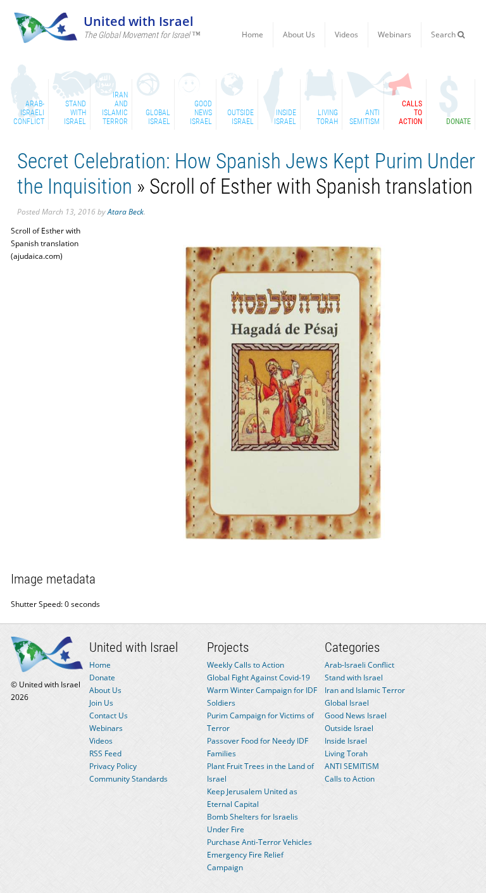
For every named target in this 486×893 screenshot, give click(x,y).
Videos (346, 34)
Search (444, 34)
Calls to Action (350, 778)
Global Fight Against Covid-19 (258, 677)
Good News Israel (356, 715)
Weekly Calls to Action (245, 664)
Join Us (101, 702)
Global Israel (347, 702)
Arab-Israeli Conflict (359, 664)
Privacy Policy (113, 766)
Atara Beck (126, 211)
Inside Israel (346, 740)
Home (252, 34)
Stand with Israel (354, 677)
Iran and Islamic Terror (365, 690)
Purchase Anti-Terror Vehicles (259, 842)
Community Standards (128, 778)
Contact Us (108, 715)
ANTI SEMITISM (352, 766)
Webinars (394, 34)
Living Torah (346, 753)
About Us (299, 34)
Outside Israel (349, 728)
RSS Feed (105, 753)
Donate (102, 677)
